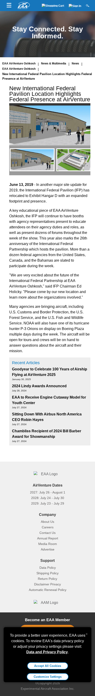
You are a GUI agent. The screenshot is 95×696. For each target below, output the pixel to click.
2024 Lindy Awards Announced (39, 386)
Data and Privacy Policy (47, 652)
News (75, 63)
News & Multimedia (53, 63)
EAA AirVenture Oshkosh (19, 63)
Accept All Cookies (47, 666)
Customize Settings (48, 676)
